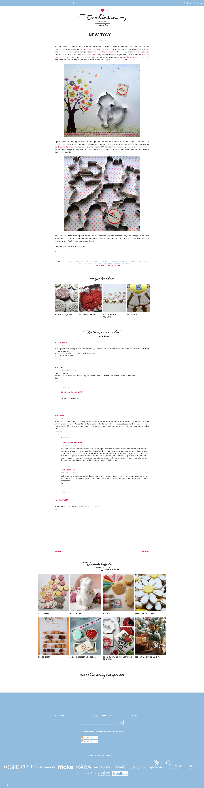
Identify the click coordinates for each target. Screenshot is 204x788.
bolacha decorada (108, 261)
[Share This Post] (112, 266)
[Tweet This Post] (109, 266)
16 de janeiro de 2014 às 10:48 (71, 395)
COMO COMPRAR (46, 3)
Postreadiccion (108, 52)
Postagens (88, 737)
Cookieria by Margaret (72, 392)
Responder (59, 359)
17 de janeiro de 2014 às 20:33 (71, 473)
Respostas (66, 387)
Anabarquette (62, 415)
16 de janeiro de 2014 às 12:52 (65, 418)
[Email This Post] (119, 266)
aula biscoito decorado (71, 261)
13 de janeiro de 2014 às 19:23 (65, 345)
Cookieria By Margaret (18, 785)
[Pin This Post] (115, 266)
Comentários (89, 741)
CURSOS (30, 3)
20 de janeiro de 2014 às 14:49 (65, 503)
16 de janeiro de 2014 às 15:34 (71, 445)
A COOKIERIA (17, 3)
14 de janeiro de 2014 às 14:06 (65, 370)
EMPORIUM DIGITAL (195, 785)
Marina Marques (63, 500)
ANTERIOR (59, 551)
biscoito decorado (91, 261)
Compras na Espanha (126, 261)
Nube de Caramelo (91, 49)
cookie (139, 261)
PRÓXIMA (145, 551)
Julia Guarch (61, 343)
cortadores (89, 263)
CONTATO (61, 3)
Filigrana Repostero (104, 263)
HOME (6, 3)
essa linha (91, 54)
